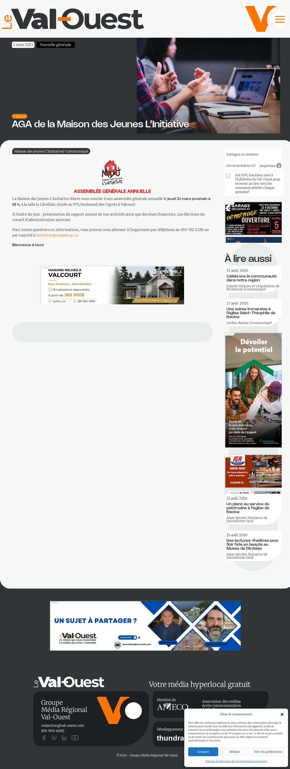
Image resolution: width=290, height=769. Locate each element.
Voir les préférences (268, 752)
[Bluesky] (236, 154)
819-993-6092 (53, 731)
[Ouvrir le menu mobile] (276, 21)
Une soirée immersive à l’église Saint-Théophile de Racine (250, 313)
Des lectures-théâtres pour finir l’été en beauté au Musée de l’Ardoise (252, 544)
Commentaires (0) (241, 165)
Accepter (203, 752)
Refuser (235, 752)
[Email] (261, 154)
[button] (282, 714)
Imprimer (268, 166)
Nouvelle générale (55, 44)
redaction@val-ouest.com (62, 725)
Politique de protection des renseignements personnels (236, 761)
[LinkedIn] (249, 154)
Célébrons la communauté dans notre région (251, 278)
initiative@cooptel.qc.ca (57, 235)
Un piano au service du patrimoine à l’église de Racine (247, 508)
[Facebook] (273, 154)
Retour (21, 116)
